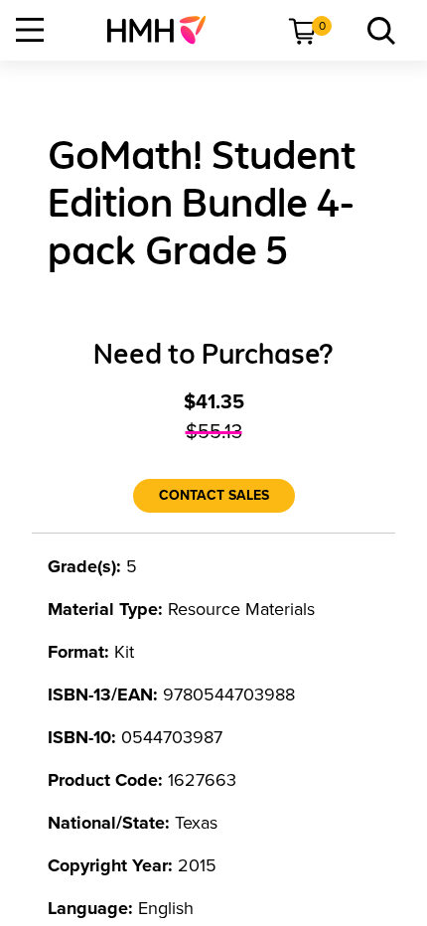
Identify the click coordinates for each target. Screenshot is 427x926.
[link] (164, 30)
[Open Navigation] (30, 30)
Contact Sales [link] (214, 495)
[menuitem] (164, 30)
